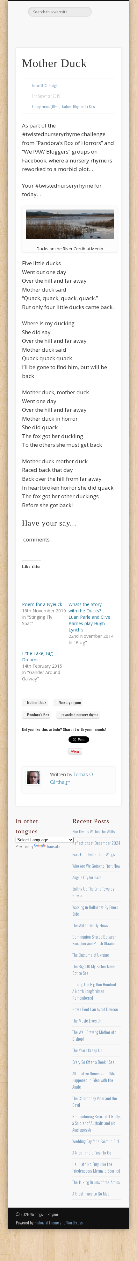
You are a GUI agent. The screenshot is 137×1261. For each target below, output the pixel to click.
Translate (53, 846)
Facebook (41, 28)
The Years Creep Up (87, 1050)
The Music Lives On (87, 1020)
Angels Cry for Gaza (86, 877)
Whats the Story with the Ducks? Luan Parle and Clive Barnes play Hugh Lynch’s (89, 617)
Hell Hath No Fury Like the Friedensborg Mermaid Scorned (96, 1167)
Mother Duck (36, 702)
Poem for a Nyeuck (42, 604)
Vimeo (81, 28)
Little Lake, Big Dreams (37, 656)
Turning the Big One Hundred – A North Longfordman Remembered (95, 991)
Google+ (94, 28)
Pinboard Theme (46, 1222)
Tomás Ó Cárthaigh (45, 85)
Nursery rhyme (70, 702)
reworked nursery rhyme (79, 714)
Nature (66, 106)
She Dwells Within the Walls (93, 831)
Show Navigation (105, 57)
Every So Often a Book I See (93, 1062)
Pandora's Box (38, 714)
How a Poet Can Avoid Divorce (95, 1009)
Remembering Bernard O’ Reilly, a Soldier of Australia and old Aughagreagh (96, 1123)
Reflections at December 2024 (96, 843)
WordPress (74, 1222)
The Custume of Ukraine (90, 955)
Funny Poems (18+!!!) (46, 106)
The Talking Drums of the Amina (96, 1182)
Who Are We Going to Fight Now (96, 866)
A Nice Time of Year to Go (91, 1152)
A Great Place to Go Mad (90, 1193)
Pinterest (67, 28)
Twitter (54, 28)
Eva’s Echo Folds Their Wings (93, 854)
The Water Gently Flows (90, 925)
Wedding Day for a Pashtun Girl (95, 1141)
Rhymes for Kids (84, 106)
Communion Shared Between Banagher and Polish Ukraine (94, 940)
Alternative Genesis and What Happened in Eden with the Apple (94, 1080)
